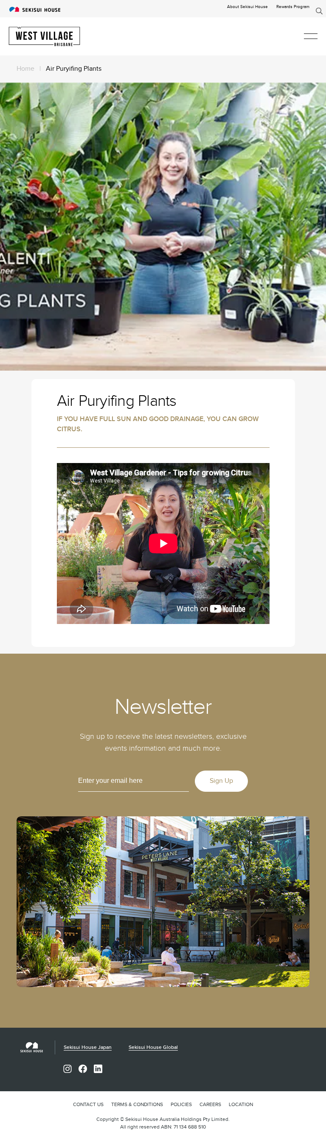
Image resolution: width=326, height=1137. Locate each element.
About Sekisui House (247, 6)
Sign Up (221, 781)
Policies (181, 1104)
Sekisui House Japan (88, 1047)
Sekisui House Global (153, 1047)
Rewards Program (292, 6)
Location (241, 1104)
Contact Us (88, 1104)
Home (25, 69)
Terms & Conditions (137, 1104)
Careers (210, 1104)
